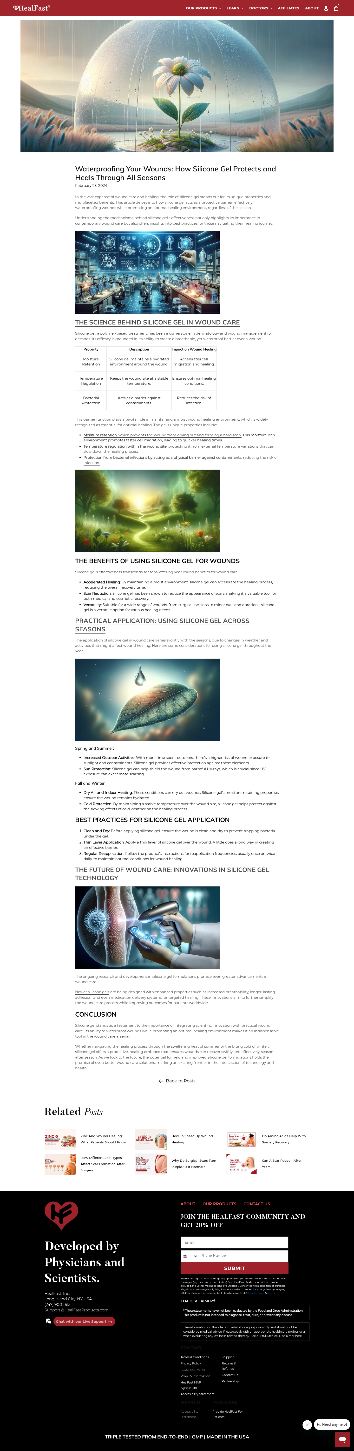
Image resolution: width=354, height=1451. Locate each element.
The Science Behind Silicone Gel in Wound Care (157, 322)
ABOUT (188, 1204)
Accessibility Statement (198, 1394)
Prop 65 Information (195, 1376)
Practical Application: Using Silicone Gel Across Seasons (162, 625)
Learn (236, 8)
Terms (271, 1293)
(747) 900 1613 (58, 1304)
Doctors (262, 8)
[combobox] (189, 1256)
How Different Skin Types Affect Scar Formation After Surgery (103, 1164)
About (312, 8)
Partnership (230, 1381)
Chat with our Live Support (81, 1321)
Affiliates (288, 8)
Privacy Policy (256, 1293)
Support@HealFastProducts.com (76, 1310)
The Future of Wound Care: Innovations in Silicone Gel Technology (172, 874)
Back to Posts (181, 1081)
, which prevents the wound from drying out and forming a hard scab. (163, 435)
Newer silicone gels (92, 992)
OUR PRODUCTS (219, 1204)
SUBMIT (234, 1268)
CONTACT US (256, 1204)
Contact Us (230, 1375)
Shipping (228, 1357)
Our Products (204, 8)
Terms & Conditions (195, 1357)
